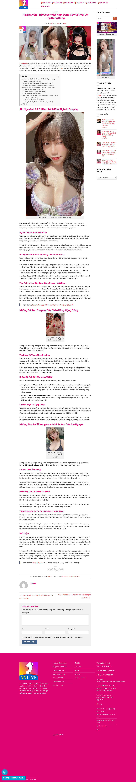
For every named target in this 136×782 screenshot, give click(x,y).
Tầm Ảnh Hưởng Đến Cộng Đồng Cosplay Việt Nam (39, 85)
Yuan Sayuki (37, 563)
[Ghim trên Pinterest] (58, 569)
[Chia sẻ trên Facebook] (48, 569)
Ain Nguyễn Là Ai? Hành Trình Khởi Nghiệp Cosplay (38, 79)
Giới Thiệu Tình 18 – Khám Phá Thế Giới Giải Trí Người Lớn (109, 144)
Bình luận (25, 613)
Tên (23, 629)
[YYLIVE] (28, 4)
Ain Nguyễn (64, 576)
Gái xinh (79, 2)
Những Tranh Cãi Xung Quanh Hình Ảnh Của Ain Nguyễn (40, 95)
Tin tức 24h (104, 2)
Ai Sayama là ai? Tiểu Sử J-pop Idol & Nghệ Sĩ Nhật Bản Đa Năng (109, 122)
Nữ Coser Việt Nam (74, 576)
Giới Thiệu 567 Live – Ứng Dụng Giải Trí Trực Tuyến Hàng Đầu (109, 153)
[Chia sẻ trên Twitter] (51, 569)
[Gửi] (115, 18)
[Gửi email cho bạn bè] (55, 569)
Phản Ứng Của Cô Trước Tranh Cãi (34, 100)
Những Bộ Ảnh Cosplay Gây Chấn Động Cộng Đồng (38, 87)
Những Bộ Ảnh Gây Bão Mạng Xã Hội (35, 91)
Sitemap (99, 704)
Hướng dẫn (58, 2)
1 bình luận (106, 127)
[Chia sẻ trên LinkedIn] (61, 569)
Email (47, 629)
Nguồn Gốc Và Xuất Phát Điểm (32, 81)
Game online (92, 2)
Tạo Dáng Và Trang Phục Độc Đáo (34, 89)
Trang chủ (46, 2)
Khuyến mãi (69, 2)
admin (64, 23)
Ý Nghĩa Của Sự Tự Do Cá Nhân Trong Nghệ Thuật (39, 102)
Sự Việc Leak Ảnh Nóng (31, 97)
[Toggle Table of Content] (56, 76)
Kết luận (24, 104)
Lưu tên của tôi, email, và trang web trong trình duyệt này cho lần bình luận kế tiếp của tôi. (53, 637)
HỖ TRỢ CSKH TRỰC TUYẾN (13, 778)
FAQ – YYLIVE (45, 6)
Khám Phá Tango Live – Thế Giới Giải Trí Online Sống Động (109, 134)
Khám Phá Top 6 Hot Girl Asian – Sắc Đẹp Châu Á (52, 305)
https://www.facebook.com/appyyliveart (110, 682)
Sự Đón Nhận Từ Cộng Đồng (33, 93)
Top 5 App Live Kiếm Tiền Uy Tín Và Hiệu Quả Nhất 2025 (109, 162)
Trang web (71, 629)
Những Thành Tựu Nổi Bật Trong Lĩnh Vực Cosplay (39, 83)
